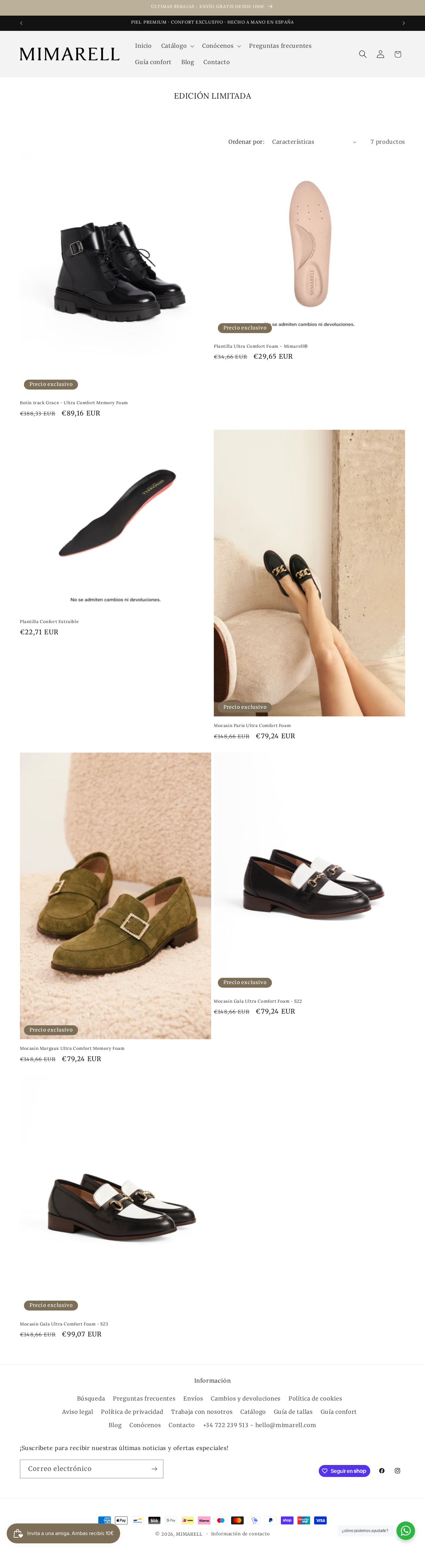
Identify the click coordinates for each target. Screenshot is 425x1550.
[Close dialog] (304, 693)
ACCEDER (262, 847)
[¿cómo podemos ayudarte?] (405, 1530)
